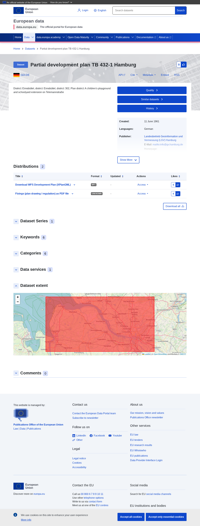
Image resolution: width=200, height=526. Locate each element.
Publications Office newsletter (146, 417)
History (150, 108)
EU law (134, 434)
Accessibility (79, 467)
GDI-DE (25, 75)
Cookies (77, 462)
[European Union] (41, 486)
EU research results (141, 445)
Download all (173, 206)
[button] (61, 2)
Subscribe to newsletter (85, 418)
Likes (174, 176)
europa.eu (39, 494)
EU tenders (136, 440)
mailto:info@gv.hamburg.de (168, 144)
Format (95, 176)
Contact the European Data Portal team (94, 413)
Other (79, 440)
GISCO (183, 354)
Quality (150, 90)
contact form (95, 501)
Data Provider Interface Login (146, 460)
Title (17, 176)
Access (142, 184)
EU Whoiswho (138, 450)
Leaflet (147, 354)
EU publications (139, 455)
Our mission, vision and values (147, 413)
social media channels (158, 494)
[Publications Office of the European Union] (41, 414)
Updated (115, 176)
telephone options (94, 497)
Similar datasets (150, 99)
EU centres (102, 505)
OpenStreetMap (160, 354)
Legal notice (79, 458)
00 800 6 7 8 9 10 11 (92, 494)
